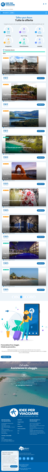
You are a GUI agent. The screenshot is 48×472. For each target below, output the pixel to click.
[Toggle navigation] (46, 4)
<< (13, 297)
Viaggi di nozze (6, 9)
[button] (10, 469)
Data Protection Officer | (23, 465)
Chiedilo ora (6, 357)
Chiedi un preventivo (21, 428)
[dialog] (10, 461)
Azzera (12, 12)
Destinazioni (20, 426)
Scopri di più (41, 78)
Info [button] (18, 430)
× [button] (17, 451)
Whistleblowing (24, 466)
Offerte (19, 424)
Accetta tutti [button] (14, 466)
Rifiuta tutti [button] (6, 466)
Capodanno (20, 419)
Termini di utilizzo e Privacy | (24, 464)
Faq (18, 433)
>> (34, 297)
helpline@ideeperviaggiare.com (25, 385)
